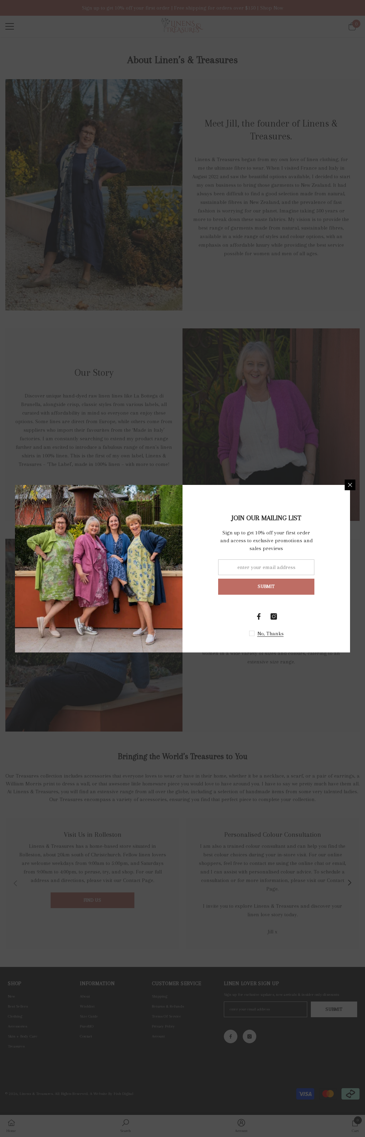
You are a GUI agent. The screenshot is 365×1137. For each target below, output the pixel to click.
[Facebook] (258, 616)
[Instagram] (273, 616)
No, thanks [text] (270, 633)
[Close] (350, 485)
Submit (266, 586)
